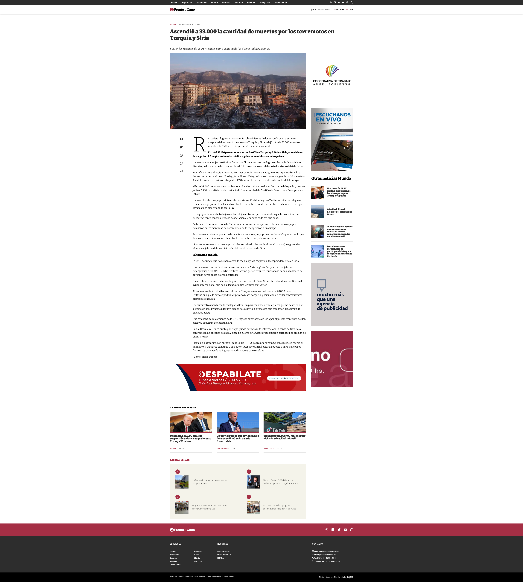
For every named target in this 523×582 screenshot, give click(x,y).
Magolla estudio (340, 577)
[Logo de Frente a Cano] (182, 9)
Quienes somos (223, 551)
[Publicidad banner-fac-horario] (332, 359)
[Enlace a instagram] (347, 2)
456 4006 (334, 558)
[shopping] (253, 507)
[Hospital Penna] (181, 507)
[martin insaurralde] (238, 422)
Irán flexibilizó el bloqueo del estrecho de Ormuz (339, 212)
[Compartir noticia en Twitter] (181, 147)
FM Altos (220, 558)
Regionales (187, 2)
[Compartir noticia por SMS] (181, 163)
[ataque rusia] (317, 231)
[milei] (253, 482)
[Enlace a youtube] (343, 2)
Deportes (226, 2)
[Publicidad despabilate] (238, 377)
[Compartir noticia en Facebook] (181, 139)
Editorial (239, 2)
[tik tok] (285, 422)
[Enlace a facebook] (335, 2)
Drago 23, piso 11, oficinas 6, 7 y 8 (327, 561)
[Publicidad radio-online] (332, 139)
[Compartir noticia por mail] (181, 171)
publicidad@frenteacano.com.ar (326, 551)
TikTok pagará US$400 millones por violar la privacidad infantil (284, 437)
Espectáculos (281, 2)
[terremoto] (238, 91)
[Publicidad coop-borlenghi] (332, 75)
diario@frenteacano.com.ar (325, 555)
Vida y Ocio (265, 2)
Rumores (251, 2)
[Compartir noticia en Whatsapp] (181, 155)
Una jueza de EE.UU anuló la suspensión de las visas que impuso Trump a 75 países (339, 192)
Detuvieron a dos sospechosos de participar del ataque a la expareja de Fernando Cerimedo (339, 251)
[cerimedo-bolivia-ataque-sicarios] (317, 251)
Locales (173, 2)
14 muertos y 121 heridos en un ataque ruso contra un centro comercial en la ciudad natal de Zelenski (339, 231)
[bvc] (181, 482)
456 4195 (326, 558)
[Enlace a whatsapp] (331, 2)
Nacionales (202, 2)
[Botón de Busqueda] (351, 2)
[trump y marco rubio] (317, 192)
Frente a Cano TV (224, 555)
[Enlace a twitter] (339, 2)
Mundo (214, 2)
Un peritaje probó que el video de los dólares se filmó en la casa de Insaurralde (238, 438)
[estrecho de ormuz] (317, 211)
